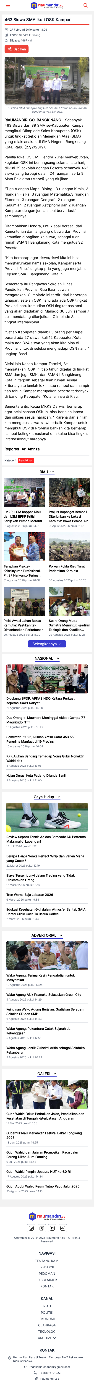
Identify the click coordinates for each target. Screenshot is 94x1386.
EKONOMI (47, 1319)
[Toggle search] (85, 5)
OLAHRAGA (47, 1325)
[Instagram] (31, 1228)
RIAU (47, 1306)
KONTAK (47, 1286)
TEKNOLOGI (47, 1331)
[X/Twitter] (42, 1228)
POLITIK (47, 1312)
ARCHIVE (45, 1338)
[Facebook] (52, 1228)
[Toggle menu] (8, 5)
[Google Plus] (63, 1228)
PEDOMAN (47, 1273)
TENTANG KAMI (47, 1261)
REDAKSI (47, 1267)
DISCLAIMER (47, 1280)
